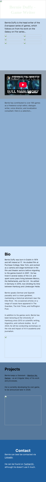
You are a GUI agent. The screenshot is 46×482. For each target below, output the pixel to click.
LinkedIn (9, 457)
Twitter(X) (29, 464)
